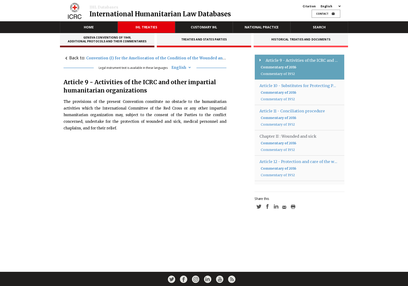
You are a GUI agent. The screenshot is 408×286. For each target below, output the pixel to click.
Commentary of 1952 (278, 74)
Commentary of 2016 (278, 67)
